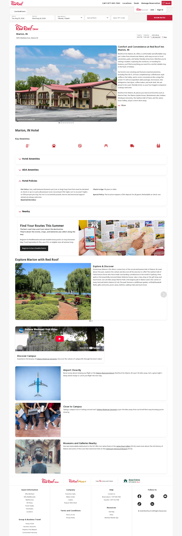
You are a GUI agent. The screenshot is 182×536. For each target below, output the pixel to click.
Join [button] (152, 9)
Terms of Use (70, 515)
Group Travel (30, 524)
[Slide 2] (61, 123)
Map (165, 37)
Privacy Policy (70, 518)
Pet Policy (30, 503)
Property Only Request (29, 529)
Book (168, 3)
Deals (136, 3)
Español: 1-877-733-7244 (111, 500)
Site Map (111, 512)
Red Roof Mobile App (111, 518)
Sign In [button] (160, 9)
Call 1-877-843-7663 (111, 3)
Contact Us (111, 494)
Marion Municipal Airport (105, 373)
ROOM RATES (159, 17)
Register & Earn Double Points (34, 248)
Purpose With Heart (70, 503)
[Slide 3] (63, 123)
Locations (127, 3)
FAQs (111, 515)
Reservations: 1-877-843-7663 (111, 497)
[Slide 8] (73, 123)
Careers (70, 500)
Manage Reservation (150, 3)
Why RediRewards (30, 497)
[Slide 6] (69, 123)
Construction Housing (29, 532)
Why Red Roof (29, 494)
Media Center (70, 497)
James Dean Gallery (123, 446)
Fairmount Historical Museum (116, 448)
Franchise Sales (70, 494)
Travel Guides (29, 506)
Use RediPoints (20, 11)
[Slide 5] (67, 123)
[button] (18, 87)
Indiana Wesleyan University (47, 359)
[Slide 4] (65, 123)
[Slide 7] (71, 123)
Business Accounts (30, 526)
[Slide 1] (59, 123)
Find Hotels (29, 509)
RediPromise (30, 500)
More (123, 105)
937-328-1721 (156, 37)
